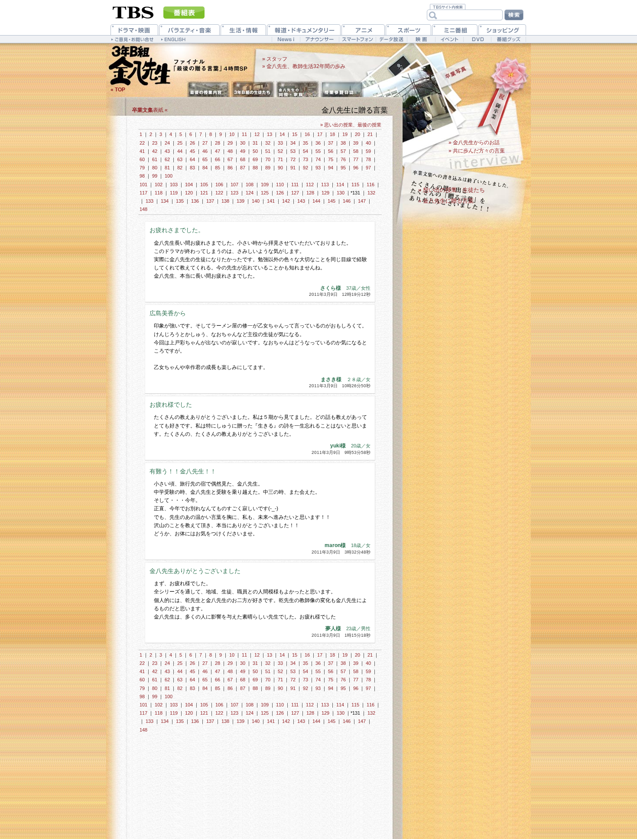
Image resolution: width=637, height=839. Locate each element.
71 (280, 159)
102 (158, 184)
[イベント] (449, 39)
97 (368, 167)
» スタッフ (274, 59)
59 (368, 151)
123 (234, 192)
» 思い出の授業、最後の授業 (350, 124)
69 (255, 159)
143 (301, 201)
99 (154, 175)
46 (205, 151)
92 (305, 167)
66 (217, 159)
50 (255, 151)
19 (345, 134)
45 (192, 151)
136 (195, 201)
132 (371, 192)
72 (293, 159)
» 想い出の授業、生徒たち (451, 190)
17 (319, 134)
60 (142, 159)
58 (355, 151)
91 (293, 167)
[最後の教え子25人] (253, 89)
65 (205, 159)
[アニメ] (363, 29)
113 (325, 184)
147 (362, 201)
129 (325, 192)
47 (217, 151)
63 (179, 159)
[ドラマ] (134, 29)
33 (280, 143)
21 (370, 134)
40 (368, 143)
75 (330, 159)
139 (240, 201)
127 (295, 192)
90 (280, 167)
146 (347, 201)
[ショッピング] (502, 29)
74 (318, 159)
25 (179, 143)
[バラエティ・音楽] (189, 29)
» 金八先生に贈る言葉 (446, 201)
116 (370, 184)
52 (280, 151)
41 (142, 151)
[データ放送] (391, 39)
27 (205, 143)
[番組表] (184, 12)
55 (318, 151)
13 (269, 134)
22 (142, 143)
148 (143, 209)
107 (234, 184)
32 (267, 143)
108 (250, 184)
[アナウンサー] (319, 39)
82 (179, 167)
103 (174, 184)
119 (174, 192)
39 (355, 143)
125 (265, 192)
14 (282, 134)
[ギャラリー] (451, 72)
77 (355, 159)
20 (357, 134)
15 (294, 134)
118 (158, 192)
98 (142, 175)
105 (204, 184)
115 (355, 184)
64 (192, 159)
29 (230, 143)
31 (255, 143)
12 (257, 134)
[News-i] (286, 39)
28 (217, 143)
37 (330, 143)
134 (165, 201)
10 (231, 134)
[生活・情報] (243, 29)
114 (340, 184)
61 (154, 159)
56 (330, 151)
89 (267, 167)
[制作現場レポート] (342, 89)
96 (355, 167)
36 (318, 143)
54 (305, 151)
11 (244, 134)
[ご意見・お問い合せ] (133, 39)
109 (265, 184)
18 (332, 134)
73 (305, 159)
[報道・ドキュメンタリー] (304, 29)
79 (142, 167)
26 (192, 143)
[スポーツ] (408, 29)
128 (310, 192)
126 (280, 192)
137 (210, 201)
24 (167, 143)
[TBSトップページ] (133, 12)
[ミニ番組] (455, 29)
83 (192, 167)
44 (179, 151)
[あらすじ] (208, 89)
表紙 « (150, 110)
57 (343, 151)
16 (307, 134)
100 (168, 175)
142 (286, 201)
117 (143, 192)
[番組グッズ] (508, 39)
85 (217, 167)
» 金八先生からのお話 (474, 142)
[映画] (421, 39)
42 (154, 151)
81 (167, 167)
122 (219, 192)
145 (331, 201)
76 (343, 159)
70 (267, 159)
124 (250, 192)
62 (167, 159)
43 (167, 151)
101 (143, 184)
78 (368, 159)
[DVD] (477, 39)
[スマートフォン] (357, 39)
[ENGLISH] (174, 39)
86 (230, 167)
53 (293, 151)
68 (242, 159)
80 (154, 167)
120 (189, 192)
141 (271, 201)
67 (230, 159)
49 (242, 151)
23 (154, 143)
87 (242, 167)
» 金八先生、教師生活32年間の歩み (303, 66)
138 (225, 201)
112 (310, 184)
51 (267, 151)
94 (330, 167)
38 (343, 143)
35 (305, 143)
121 (204, 192)
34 (293, 143)
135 (180, 201)
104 (189, 184)
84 (205, 167)
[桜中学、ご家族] (298, 89)
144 (316, 201)
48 (230, 151)
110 (280, 184)
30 (242, 143)
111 (295, 184)
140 (256, 201)
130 (340, 192)
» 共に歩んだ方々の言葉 (476, 151)
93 (318, 167)
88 (255, 167)
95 (343, 167)
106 (219, 184)
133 (149, 201)
